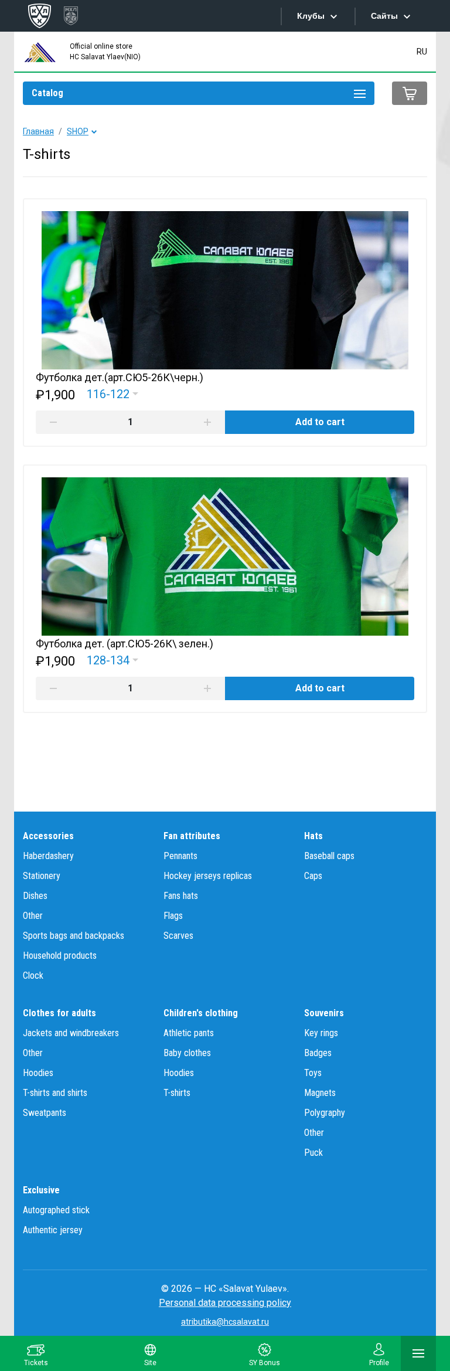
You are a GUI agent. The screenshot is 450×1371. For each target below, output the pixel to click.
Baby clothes (187, 1052)
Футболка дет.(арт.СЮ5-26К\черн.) (119, 377)
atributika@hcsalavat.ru (225, 1321)
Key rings (321, 1033)
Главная (38, 131)
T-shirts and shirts (55, 1092)
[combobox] (112, 394)
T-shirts (176, 1092)
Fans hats (180, 895)
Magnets (320, 1092)
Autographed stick (56, 1210)
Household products (60, 955)
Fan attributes (191, 835)
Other (33, 915)
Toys (313, 1072)
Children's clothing (200, 1013)
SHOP (77, 131)
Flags (173, 915)
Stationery (41, 875)
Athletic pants (188, 1033)
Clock (33, 975)
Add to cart (320, 421)
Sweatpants (44, 1112)
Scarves (178, 935)
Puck (313, 1152)
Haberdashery (48, 855)
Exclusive (41, 1190)
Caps (313, 875)
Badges (318, 1052)
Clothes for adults (59, 1013)
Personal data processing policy (225, 1302)
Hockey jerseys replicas (207, 875)
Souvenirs (324, 1013)
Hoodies (38, 1072)
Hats (313, 835)
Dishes (35, 895)
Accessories (48, 835)
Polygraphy (324, 1112)
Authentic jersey (53, 1230)
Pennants (180, 855)
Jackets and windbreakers (71, 1033)
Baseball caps (329, 855)
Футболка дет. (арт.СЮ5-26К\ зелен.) (124, 643)
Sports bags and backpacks (73, 935)
